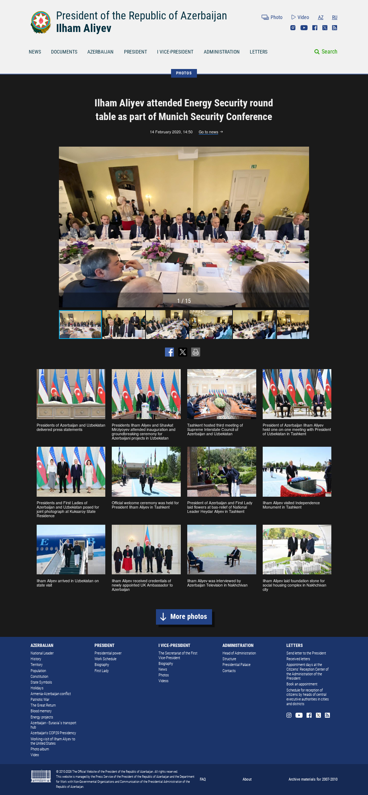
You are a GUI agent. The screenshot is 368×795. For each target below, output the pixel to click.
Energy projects (42, 717)
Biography (102, 664)
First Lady (102, 670)
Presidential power (108, 653)
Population (38, 670)
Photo (276, 17)
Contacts (229, 670)
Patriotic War (40, 699)
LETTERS (258, 52)
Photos (163, 675)
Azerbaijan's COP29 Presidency (53, 733)
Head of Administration (239, 653)
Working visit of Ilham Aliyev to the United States (53, 741)
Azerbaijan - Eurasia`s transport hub (53, 725)
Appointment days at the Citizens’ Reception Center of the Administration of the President (307, 671)
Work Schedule (105, 659)
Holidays (37, 688)
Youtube (304, 27)
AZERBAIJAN (100, 52)
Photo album (40, 749)
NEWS (35, 52)
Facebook (314, 27)
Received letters (298, 659)
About (247, 779)
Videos (163, 681)
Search (329, 51)
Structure (229, 659)
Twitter (324, 27)
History (36, 659)
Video (303, 17)
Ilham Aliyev (83, 28)
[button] (302, 227)
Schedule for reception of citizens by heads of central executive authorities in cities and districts (307, 697)
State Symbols (41, 682)
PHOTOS (184, 72)
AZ (320, 17)
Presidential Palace (236, 664)
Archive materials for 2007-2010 (313, 779)
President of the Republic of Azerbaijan (141, 15)
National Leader (42, 653)
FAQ (203, 779)
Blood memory (41, 711)
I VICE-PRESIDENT (175, 52)
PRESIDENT (135, 52)
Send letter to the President (306, 653)
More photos (188, 616)
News (162, 669)
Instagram (292, 27)
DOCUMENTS (64, 52)
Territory (37, 664)
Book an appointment (301, 684)
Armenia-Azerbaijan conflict (51, 693)
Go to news (208, 132)
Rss (334, 27)
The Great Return (43, 705)
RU (334, 17)
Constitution (39, 676)
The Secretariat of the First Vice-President (177, 655)
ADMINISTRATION (222, 52)
